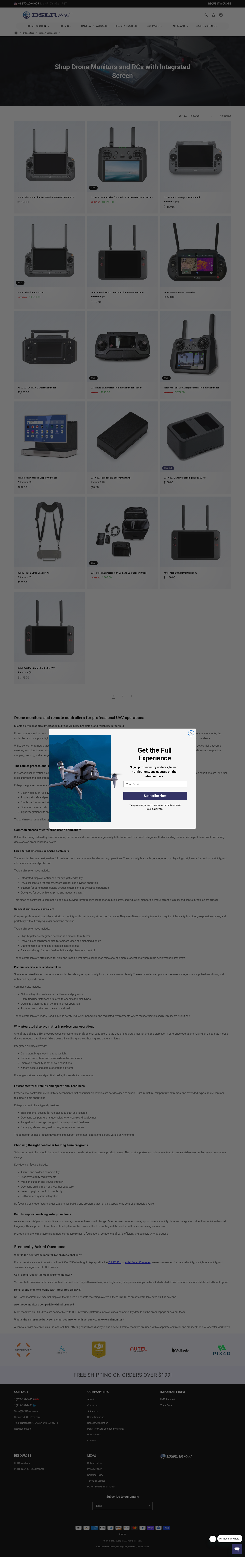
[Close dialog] (191, 733)
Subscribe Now (155, 796)
